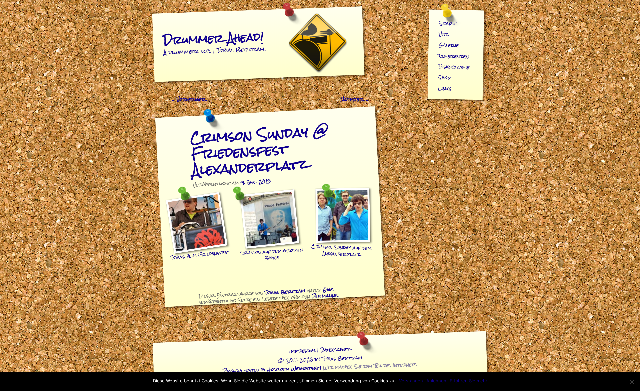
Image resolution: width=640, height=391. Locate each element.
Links (444, 88)
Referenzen (453, 56)
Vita (444, 34)
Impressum (302, 351)
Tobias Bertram (285, 291)
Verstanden (411, 380)
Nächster (354, 99)
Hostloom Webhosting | (342, 367)
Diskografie (454, 66)
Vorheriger (188, 99)
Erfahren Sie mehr (468, 380)
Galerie (449, 45)
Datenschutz (335, 350)
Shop (445, 77)
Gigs (328, 289)
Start (447, 23)
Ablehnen (436, 380)
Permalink (325, 295)
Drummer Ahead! (213, 38)
